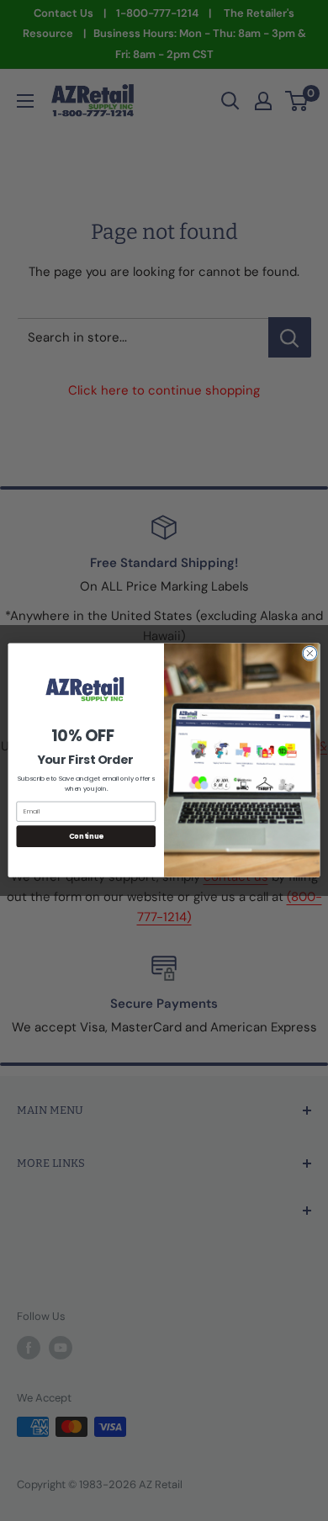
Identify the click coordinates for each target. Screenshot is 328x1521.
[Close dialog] (310, 654)
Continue (86, 836)
